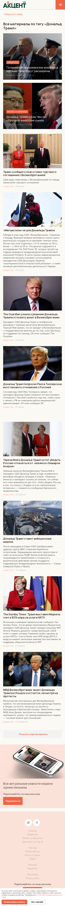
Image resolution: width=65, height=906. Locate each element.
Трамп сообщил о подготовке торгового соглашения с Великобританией (29, 173)
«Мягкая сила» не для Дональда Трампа (29, 230)
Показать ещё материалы (33, 734)
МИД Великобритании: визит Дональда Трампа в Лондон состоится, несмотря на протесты (30, 693)
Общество (8, 186)
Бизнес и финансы (32, 838)
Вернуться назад (13, 14)
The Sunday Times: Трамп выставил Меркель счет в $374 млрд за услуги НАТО (31, 616)
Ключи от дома (32, 855)
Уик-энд (32, 847)
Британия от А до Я (32, 841)
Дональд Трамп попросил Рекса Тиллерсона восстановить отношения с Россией (32, 385)
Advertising (32, 874)
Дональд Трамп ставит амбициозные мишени (27, 540)
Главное (32, 831)
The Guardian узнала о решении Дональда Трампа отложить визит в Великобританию (31, 315)
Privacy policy (32, 878)
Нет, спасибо (37, 902)
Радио (32, 858)
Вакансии (32, 868)
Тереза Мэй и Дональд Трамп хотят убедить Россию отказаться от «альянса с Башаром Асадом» (32, 463)
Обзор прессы (32, 851)
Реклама (32, 864)
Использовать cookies (14, 902)
